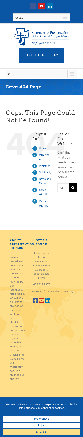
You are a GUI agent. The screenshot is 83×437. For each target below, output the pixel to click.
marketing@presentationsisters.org (52, 291)
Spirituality (45, 172)
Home (42, 148)
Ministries (44, 166)
